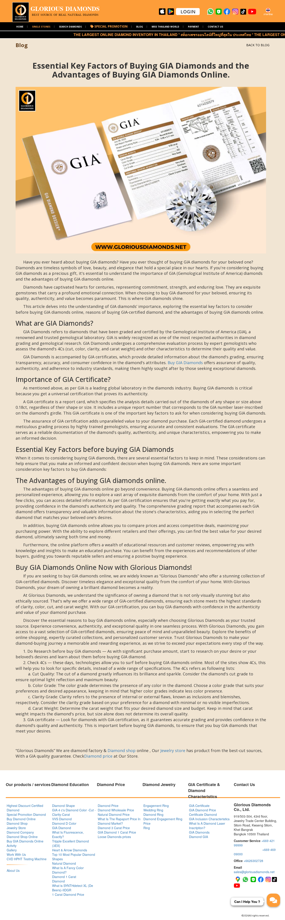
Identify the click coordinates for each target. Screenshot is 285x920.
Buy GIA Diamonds (185, 362)
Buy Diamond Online (21, 819)
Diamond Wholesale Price (116, 810)
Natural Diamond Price (114, 814)
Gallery (12, 850)
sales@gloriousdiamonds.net (254, 872)
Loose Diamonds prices (114, 836)
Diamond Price (108, 805)
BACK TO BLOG (257, 45)
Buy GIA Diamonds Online (25, 841)
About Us (13, 870)
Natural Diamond (64, 863)
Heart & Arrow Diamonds (69, 850)
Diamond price (98, 756)
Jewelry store (172, 750)
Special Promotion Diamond (26, 814)
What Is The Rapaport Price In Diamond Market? (119, 821)
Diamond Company (20, 832)
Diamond (58, 881)
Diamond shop (122, 750)
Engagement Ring (156, 805)
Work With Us (16, 854)
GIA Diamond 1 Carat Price (117, 832)
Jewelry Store (16, 828)
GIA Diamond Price (202, 810)
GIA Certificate (199, 805)
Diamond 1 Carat (64, 876)
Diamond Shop (17, 823)
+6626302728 (253, 860)
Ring (146, 828)
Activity (11, 845)
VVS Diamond (62, 819)
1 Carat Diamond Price (68, 894)
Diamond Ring (153, 814)
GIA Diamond (61, 828)
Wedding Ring (153, 810)
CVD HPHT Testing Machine (27, 859)
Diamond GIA (198, 836)
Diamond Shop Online (22, 836)
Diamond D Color (64, 823)
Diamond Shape (63, 805)
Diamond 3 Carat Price (114, 828)
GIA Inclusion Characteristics (209, 819)
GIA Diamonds (199, 832)
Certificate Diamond (203, 814)
